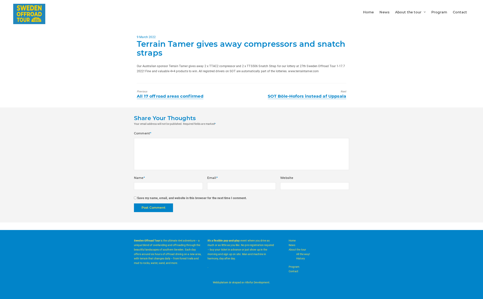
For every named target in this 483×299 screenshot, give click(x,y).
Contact (460, 12)
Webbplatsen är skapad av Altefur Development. (241, 282)
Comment (142, 133)
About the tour (408, 12)
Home (368, 12)
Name (139, 178)
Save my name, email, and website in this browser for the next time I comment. (192, 198)
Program (439, 12)
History (300, 258)
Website (286, 178)
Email (212, 178)
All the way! (303, 254)
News (384, 12)
